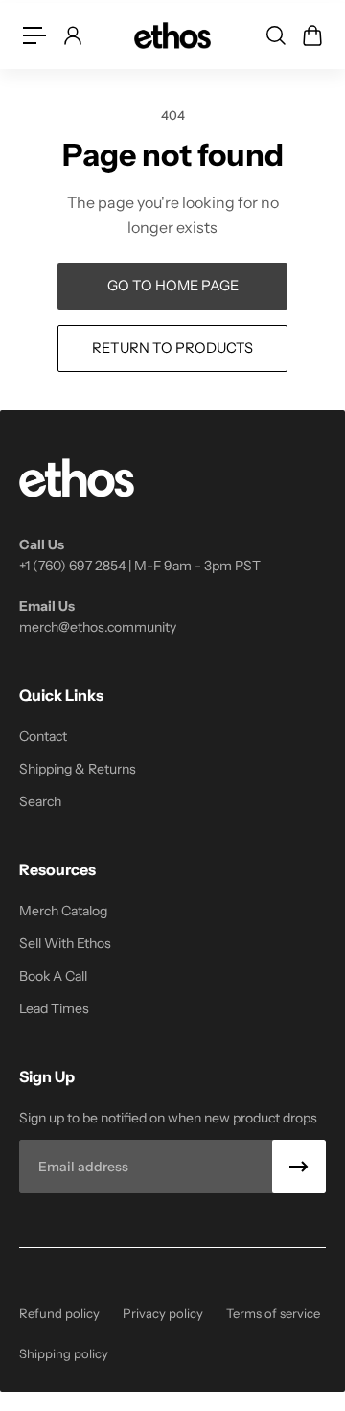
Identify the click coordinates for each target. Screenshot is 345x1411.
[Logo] (172, 35)
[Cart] (311, 35)
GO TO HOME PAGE (173, 285)
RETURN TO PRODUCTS (172, 348)
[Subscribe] (299, 1166)
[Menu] (34, 35)
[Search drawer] (275, 35)
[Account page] (72, 35)
